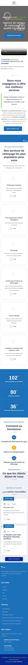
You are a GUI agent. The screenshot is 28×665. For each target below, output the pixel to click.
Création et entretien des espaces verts (12, 617)
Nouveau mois (8, 507)
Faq (3, 593)
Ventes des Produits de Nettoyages (14, 282)
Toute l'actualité (14, 559)
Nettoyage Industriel (14, 185)
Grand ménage (14, 316)
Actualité (4, 598)
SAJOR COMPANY (17, 661)
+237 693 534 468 (9, 650)
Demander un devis (14, 35)
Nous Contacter (13, 128)
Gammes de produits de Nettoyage (11, 623)
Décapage (14, 250)
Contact (4, 595)
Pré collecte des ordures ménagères (14, 219)
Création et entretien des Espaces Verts (14, 349)
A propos (4, 590)
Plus (14, 196)
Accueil (4, 587)
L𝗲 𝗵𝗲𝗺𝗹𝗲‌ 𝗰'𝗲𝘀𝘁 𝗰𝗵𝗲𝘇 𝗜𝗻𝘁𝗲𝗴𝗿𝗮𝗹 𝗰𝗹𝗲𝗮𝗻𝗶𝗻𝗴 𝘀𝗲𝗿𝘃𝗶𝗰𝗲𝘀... (12, 537)
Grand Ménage (6, 608)
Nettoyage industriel (7, 614)
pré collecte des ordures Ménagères (11, 620)
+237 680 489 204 (9, 648)
